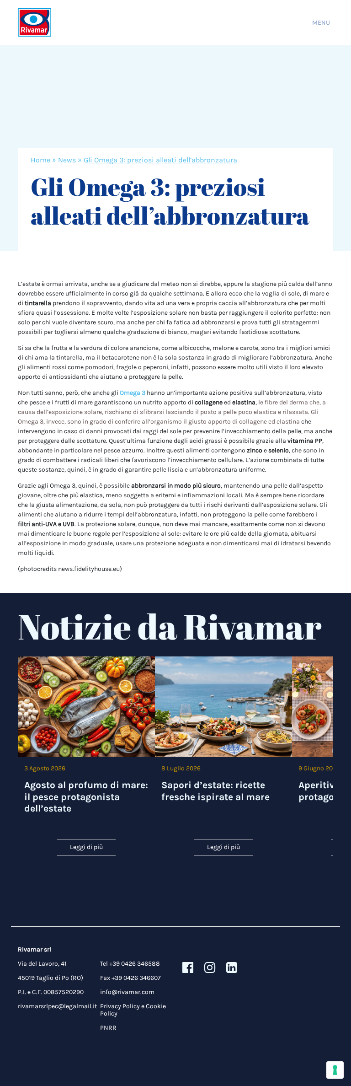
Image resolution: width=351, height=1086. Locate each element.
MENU (321, 23)
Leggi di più (86, 847)
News (67, 160)
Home (40, 160)
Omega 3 (132, 393)
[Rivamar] (34, 22)
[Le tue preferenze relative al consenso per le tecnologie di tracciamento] (335, 1070)
